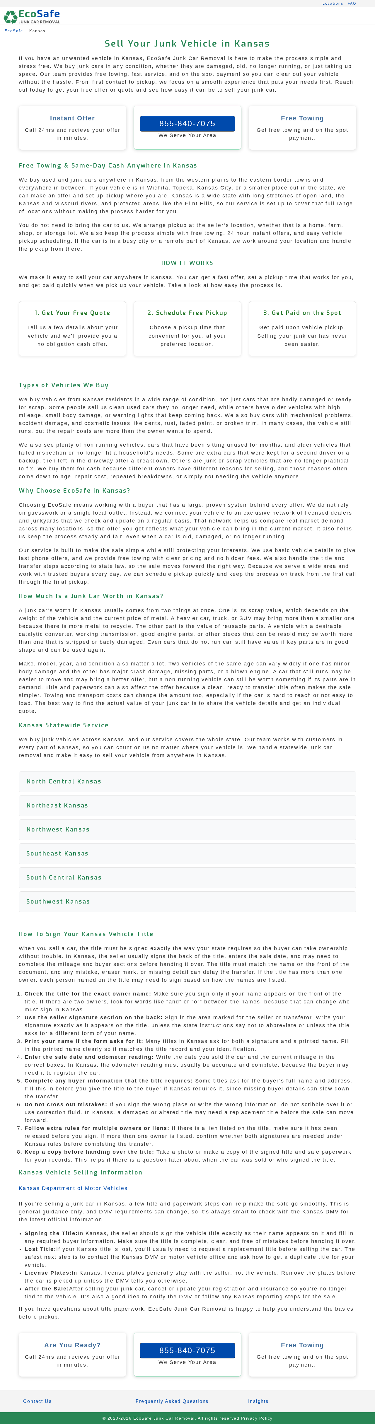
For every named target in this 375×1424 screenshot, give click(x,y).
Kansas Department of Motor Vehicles (73, 1188)
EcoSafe (13, 31)
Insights (258, 1401)
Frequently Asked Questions (172, 1401)
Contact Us (37, 1401)
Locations (333, 3)
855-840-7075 (187, 123)
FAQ (352, 3)
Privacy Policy (257, 1418)
